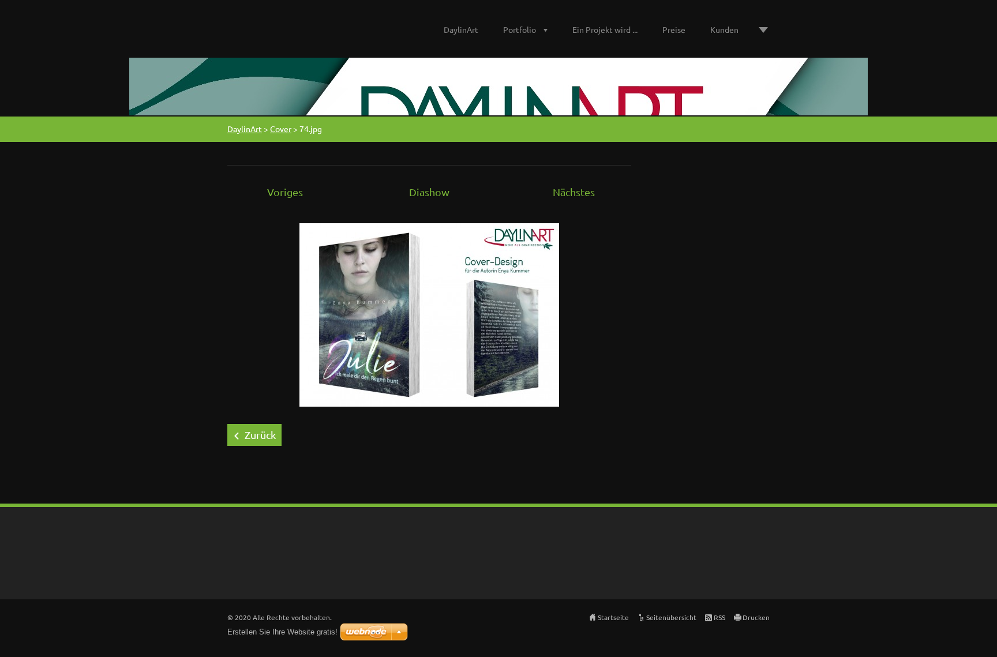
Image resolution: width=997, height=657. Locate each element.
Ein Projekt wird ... (605, 29)
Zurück (260, 435)
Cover (280, 128)
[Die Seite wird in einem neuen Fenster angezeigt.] (429, 313)
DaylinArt (461, 29)
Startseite (613, 617)
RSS (719, 617)
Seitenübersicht (671, 617)
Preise (673, 29)
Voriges (285, 192)
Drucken (756, 617)
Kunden (724, 29)
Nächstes (574, 192)
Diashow (429, 192)
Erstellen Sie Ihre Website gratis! (282, 632)
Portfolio (519, 29)
